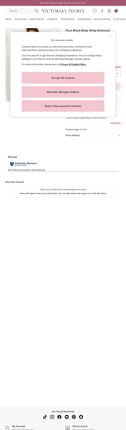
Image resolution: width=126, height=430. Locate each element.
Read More (116, 123)
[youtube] (66, 417)
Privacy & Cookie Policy (73, 64)
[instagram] (52, 417)
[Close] (110, 35)
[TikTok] (45, 417)
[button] (93, 135)
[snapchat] (81, 417)
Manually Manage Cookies (63, 91)
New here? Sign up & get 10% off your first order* (63, 3)
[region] (63, 74)
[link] (102, 10)
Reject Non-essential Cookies (63, 106)
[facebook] (59, 417)
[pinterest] (73, 417)
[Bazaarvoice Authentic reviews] (24, 164)
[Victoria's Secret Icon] (63, 10)
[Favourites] (94, 10)
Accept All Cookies (63, 77)
